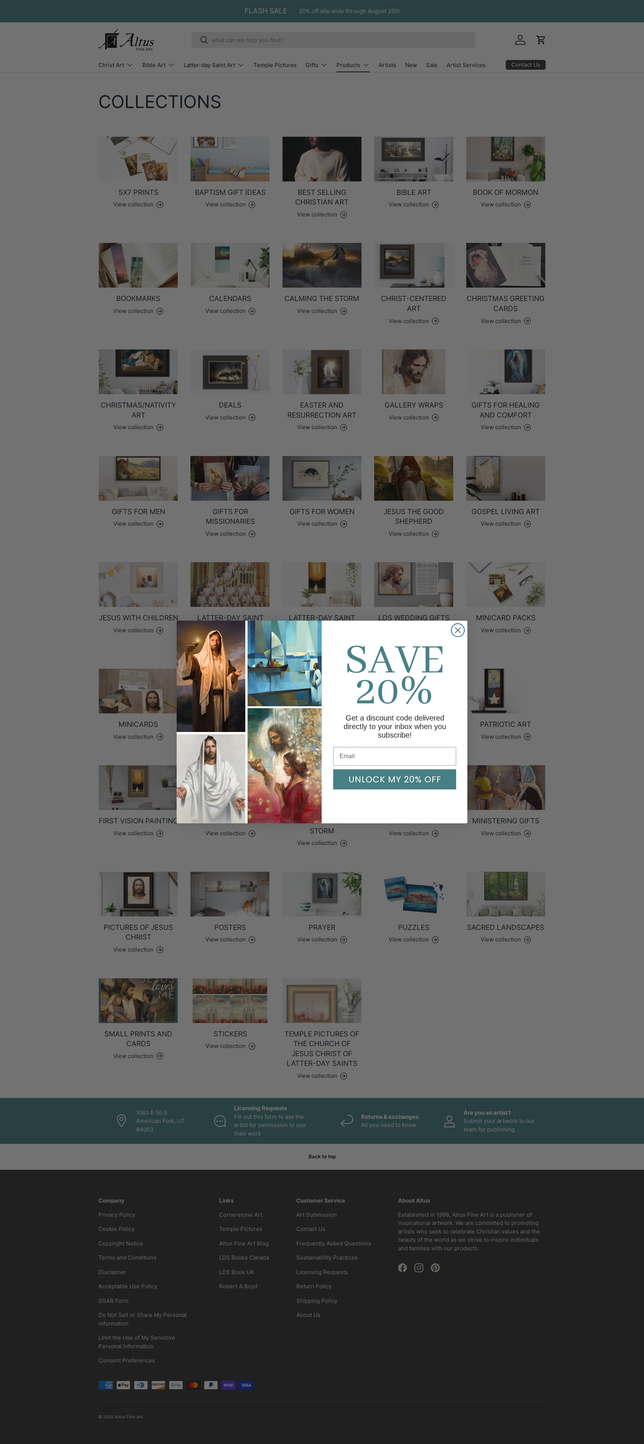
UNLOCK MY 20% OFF (394, 779)
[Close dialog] (457, 630)
